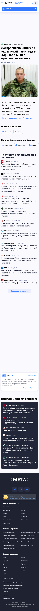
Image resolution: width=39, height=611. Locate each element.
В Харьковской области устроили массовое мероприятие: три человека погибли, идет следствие (19, 260)
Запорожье (24, 561)
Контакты (6, 591)
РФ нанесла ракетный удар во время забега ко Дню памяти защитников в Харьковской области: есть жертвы (19, 248)
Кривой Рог (25, 445)
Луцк (4, 570)
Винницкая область (9, 532)
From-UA (7, 255)
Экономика (6, 523)
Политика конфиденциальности (9, 582)
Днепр (5, 564)
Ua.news (7, 221)
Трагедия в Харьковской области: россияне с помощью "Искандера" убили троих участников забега (19, 166)
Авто (4, 516)
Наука (5, 513)
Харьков (5, 561)
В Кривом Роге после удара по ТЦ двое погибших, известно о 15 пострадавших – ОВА (19, 450)
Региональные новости (19, 3)
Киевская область (27, 542)
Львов (5, 567)
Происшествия (7, 520)
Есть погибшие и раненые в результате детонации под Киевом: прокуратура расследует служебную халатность (19, 410)
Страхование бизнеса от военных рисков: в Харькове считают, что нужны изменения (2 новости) (19, 235)
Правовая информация (9, 588)
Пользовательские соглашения (9, 585)
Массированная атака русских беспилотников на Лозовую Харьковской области (18, 213)
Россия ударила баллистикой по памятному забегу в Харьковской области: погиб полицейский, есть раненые (19, 188)
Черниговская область (10, 548)
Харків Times (8, 208)
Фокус (6, 184)
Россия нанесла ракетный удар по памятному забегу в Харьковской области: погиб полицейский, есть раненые (18, 201)
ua (28, 3)
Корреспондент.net (10, 280)
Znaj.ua (6, 174)
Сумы (22, 570)
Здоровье (24, 516)
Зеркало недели (9, 243)
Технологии (24, 520)
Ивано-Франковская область (10, 542)
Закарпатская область (10, 538)
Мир (22, 507)
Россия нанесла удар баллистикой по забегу (19, 283)
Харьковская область (18, 44)
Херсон (5, 574)
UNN (5, 268)
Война (23, 510)
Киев (22, 405)
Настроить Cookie (8, 598)
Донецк (23, 567)
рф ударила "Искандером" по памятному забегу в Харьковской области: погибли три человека (19, 272)
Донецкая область (9, 535)
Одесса (23, 564)
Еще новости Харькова (19, 291)
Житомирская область (28, 535)
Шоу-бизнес (7, 510)
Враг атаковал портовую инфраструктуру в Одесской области (18, 421)
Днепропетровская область (28, 532)
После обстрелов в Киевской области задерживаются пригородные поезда (18, 439)
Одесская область (27, 545)
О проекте (6, 595)
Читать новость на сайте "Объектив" (17, 118)
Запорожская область (28, 538)
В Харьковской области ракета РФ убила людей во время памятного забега (17, 224)
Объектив (7, 231)
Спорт (23, 513)
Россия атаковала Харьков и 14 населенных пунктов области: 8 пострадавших (19, 177)
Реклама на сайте (8, 578)
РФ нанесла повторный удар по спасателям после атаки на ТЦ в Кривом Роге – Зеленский (19, 462)
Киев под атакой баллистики (14, 430)
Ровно (23, 557)
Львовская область (9, 545)
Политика (6, 507)
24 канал (7, 161)
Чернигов (24, 418)
